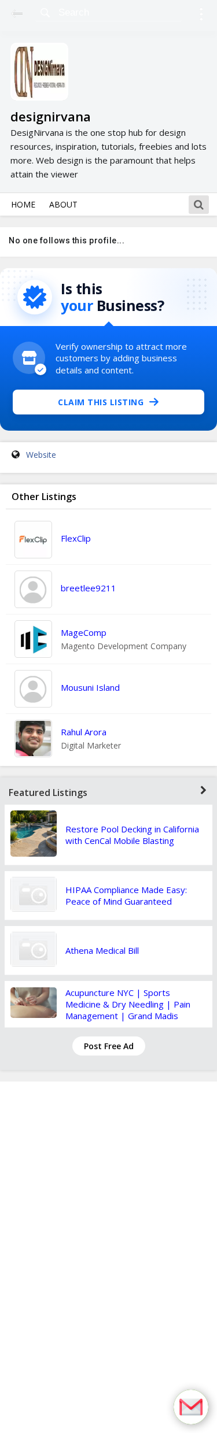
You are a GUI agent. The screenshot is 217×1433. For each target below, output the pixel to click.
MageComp (83, 632)
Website (41, 454)
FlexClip (76, 538)
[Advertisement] (109, 1257)
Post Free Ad (109, 1046)
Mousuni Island (90, 687)
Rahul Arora (83, 732)
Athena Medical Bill (102, 950)
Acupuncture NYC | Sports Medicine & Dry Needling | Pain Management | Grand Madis (127, 1004)
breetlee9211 (88, 588)
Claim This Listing (101, 402)
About (63, 204)
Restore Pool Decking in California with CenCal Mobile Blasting (132, 834)
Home (23, 204)
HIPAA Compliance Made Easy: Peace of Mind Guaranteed (126, 895)
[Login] (201, 16)
